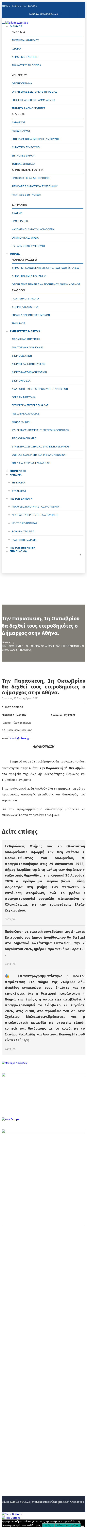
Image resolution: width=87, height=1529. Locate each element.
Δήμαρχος (18, 122)
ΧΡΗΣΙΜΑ (8, 1454)
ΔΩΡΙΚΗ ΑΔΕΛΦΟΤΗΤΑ (25, 307)
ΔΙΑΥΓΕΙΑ (17, 213)
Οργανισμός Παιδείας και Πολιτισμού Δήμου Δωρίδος (46, 284)
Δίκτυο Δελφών (22, 355)
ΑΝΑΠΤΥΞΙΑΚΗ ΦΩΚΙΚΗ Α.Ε (27, 347)
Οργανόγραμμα (22, 83)
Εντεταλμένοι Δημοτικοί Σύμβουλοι (35, 139)
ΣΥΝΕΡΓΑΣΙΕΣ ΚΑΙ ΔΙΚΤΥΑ (19, 1441)
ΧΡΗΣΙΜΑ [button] (15, 474)
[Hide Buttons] (11, 1517)
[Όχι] (82, 1526)
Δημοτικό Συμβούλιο (26, 147)
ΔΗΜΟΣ (6, 5)
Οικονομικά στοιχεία (25, 237)
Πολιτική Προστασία (24, 539)
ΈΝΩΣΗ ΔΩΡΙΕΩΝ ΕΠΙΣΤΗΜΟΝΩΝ (31, 315)
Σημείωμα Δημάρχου (25, 40)
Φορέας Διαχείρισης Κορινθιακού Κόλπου (39, 455)
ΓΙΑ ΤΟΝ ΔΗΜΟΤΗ (14, 1461)
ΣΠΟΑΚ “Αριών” (21, 422)
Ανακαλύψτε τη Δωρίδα (26, 65)
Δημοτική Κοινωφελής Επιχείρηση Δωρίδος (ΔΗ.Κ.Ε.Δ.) (46, 268)
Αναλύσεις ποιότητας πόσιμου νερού (35, 506)
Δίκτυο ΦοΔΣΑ (21, 380)
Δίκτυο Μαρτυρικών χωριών (29, 372)
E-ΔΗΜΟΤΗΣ (18, 5)
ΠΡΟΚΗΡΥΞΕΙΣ (20, 221)
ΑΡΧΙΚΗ (6, 642)
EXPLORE (32, 5)
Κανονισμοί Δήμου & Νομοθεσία (33, 229)
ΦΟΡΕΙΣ (15, 254)
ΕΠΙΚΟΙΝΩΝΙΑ (18, 551)
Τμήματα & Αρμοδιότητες (28, 108)
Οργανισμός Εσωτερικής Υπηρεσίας (34, 91)
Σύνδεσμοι (19, 491)
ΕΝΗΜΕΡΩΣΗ (11, 1447)
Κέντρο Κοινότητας (24, 523)
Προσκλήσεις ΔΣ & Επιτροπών (30, 178)
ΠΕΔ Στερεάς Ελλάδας (25, 413)
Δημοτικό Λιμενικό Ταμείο (29, 276)
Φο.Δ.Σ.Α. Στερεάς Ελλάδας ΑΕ (31, 463)
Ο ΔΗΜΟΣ (16, 26)
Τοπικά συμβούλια (23, 164)
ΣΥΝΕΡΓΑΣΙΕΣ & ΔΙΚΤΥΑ (25, 331)
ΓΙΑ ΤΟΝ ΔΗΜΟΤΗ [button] (21, 498)
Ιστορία (16, 48)
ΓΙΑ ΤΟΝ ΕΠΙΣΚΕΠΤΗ (16, 1468)
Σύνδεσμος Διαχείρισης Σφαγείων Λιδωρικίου (40, 446)
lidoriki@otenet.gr (20, 738)
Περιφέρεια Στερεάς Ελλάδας (30, 405)
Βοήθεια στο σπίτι (23, 531)
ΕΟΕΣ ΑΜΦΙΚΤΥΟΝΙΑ (24, 397)
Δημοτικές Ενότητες (25, 57)
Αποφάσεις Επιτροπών (26, 194)
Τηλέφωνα (18, 482)
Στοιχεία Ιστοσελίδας (44, 1502)
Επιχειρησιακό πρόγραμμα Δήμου (33, 100)
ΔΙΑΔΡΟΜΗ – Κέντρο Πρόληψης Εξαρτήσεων (40, 389)
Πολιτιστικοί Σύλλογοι (25, 298)
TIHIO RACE (18, 323)
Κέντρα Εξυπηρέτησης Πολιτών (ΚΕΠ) (35, 515)
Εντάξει (48, 1525)
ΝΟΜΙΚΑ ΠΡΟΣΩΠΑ (15, 1434)
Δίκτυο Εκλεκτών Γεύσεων (28, 364)
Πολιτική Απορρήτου (71, 1502)
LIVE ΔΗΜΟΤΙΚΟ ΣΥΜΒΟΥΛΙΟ (28, 246)
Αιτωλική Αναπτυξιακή (26, 339)
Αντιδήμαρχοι (21, 130)
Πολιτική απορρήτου (67, 1525)
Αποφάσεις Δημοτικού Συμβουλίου (34, 186)
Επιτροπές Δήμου (23, 155)
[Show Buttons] (12, 1514)
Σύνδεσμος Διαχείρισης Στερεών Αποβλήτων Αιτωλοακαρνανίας (40, 434)
